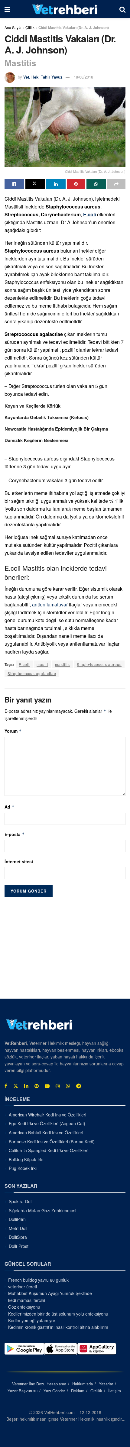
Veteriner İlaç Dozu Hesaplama (39, 1384)
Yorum (13, 731)
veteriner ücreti (22, 1287)
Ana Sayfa (13, 27)
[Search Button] (122, 9)
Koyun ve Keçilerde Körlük (32, 405)
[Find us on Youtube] (47, 1086)
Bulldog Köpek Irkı (26, 1159)
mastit (42, 664)
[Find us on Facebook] (6, 1086)
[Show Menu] (7, 9)
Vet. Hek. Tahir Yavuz (43, 77)
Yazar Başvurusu (22, 1391)
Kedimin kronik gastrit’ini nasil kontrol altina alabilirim (58, 1327)
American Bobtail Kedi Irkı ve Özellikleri (46, 1132)
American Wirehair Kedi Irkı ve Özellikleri (47, 1115)
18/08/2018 (83, 77)
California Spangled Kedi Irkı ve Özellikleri (48, 1150)
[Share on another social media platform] (116, 184)
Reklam (77, 1391)
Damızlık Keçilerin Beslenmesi (36, 440)
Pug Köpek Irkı (23, 1168)
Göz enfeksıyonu (24, 1307)
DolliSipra (18, 1237)
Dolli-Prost (18, 1246)
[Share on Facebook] (14, 184)
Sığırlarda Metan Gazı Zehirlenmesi (42, 1210)
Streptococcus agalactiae (32, 673)
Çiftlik (29, 27)
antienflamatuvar (50, 604)
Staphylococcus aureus (99, 664)
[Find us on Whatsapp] (68, 1086)
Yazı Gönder (54, 1391)
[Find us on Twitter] (15, 1086)
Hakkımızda (82, 1384)
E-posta (15, 834)
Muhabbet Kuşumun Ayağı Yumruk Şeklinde (50, 1293)
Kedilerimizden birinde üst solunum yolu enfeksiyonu (58, 1314)
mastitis (62, 664)
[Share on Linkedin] (56, 184)
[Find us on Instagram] (58, 1086)
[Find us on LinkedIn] (26, 1086)
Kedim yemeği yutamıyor (31, 1320)
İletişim (114, 1391)
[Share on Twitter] (35, 184)
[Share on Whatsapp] (96, 184)
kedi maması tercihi (26, 1300)
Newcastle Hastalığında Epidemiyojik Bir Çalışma (56, 428)
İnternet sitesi (19, 861)
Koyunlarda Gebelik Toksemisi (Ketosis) (47, 417)
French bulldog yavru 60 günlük (38, 1280)
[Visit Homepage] (65, 9)
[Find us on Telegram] (78, 1086)
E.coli (24, 664)
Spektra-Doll (20, 1201)
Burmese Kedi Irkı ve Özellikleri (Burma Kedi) (52, 1142)
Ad (10, 807)
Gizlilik (96, 1391)
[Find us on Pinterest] (36, 1086)
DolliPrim (17, 1219)
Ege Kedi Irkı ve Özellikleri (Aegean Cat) (47, 1123)
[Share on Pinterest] (76, 184)
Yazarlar (106, 1384)
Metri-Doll (18, 1228)
